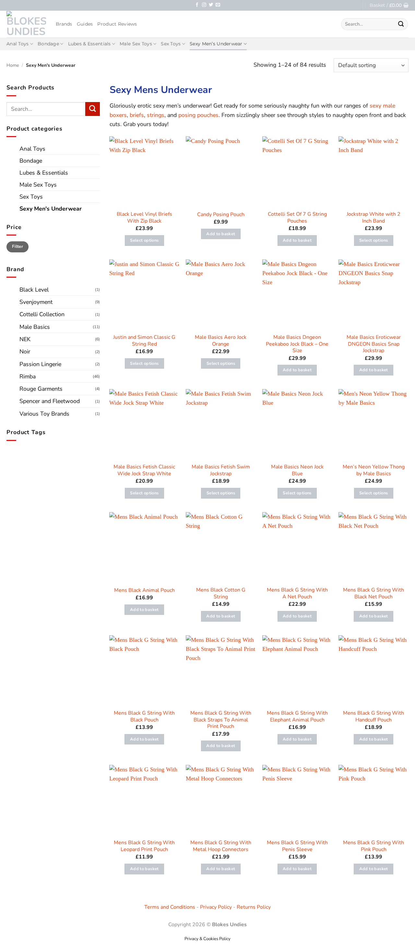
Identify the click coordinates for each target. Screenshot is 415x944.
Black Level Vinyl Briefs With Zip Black (144, 217)
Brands (64, 24)
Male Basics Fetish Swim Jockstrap (221, 470)
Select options (144, 240)
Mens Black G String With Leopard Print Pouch (144, 846)
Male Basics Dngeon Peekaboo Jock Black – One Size (297, 344)
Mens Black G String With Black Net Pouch (373, 593)
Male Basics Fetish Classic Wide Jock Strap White (144, 470)
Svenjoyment (36, 302)
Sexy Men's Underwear (50, 209)
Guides (85, 24)
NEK (24, 339)
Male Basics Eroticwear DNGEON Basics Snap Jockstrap (374, 344)
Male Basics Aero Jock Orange (220, 341)
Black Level (34, 290)
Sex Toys (171, 44)
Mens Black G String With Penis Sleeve (297, 846)
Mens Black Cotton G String (220, 593)
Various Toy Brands (44, 414)
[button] (389, 5)
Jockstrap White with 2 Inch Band (373, 217)
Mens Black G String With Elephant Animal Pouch (297, 716)
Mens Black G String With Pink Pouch (373, 846)
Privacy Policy (216, 907)
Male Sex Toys (136, 44)
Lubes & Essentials (89, 44)
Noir (24, 351)
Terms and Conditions (169, 907)
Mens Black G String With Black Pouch (144, 716)
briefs (137, 115)
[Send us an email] (218, 5)
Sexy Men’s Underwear (216, 44)
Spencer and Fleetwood (49, 401)
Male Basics (34, 327)
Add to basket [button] (220, 234)
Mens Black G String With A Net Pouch (297, 593)
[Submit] (401, 24)
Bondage (48, 44)
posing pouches (198, 115)
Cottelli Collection (42, 314)
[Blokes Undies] (26, 24)
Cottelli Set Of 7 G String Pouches (297, 217)
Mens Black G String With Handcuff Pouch (373, 716)
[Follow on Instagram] (204, 5)
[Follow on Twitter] (211, 5)
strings (155, 115)
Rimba (27, 376)
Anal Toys (17, 44)
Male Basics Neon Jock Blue (297, 470)
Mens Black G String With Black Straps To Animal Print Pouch (220, 720)
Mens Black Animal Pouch (144, 590)
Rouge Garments (41, 389)
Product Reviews (117, 24)
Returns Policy (254, 907)
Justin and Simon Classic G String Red (144, 341)
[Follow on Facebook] (197, 5)
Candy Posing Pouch (220, 214)
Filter (17, 246)
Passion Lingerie (40, 364)
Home (12, 65)
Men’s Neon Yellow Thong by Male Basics (374, 470)
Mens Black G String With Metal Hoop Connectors (220, 846)
